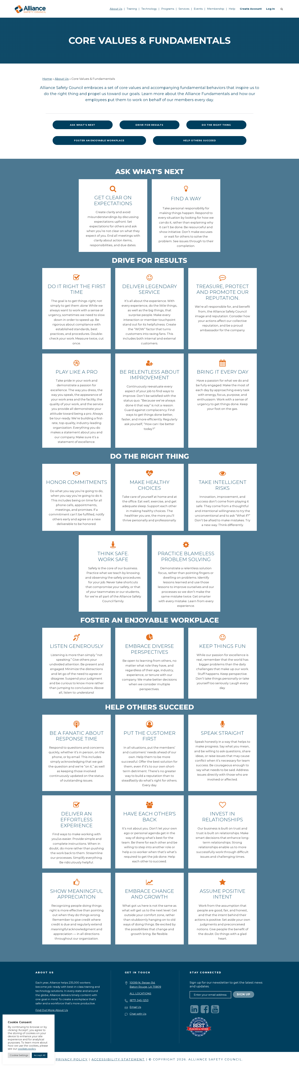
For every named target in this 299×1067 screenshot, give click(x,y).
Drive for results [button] (149, 124)
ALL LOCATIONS (140, 993)
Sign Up (243, 994)
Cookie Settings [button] (19, 1055)
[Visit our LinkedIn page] (194, 1009)
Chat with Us (138, 1013)
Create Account (251, 8)
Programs (167, 8)
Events (198, 8)
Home (47, 79)
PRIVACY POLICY (72, 1059)
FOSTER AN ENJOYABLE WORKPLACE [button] (99, 140)
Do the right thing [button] (216, 124)
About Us (116, 8)
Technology (149, 8)
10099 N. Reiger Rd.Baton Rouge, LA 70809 (145, 984)
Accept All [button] (39, 1055)
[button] (282, 8)
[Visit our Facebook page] (204, 1009)
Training (132, 8)
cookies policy (27, 1048)
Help (232, 8)
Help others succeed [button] (199, 140)
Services (184, 8)
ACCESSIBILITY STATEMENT (118, 1059)
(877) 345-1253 (139, 1000)
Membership (215, 8)
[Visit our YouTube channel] (215, 1009)
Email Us (135, 1007)
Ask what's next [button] (82, 124)
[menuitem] (115, 9)
